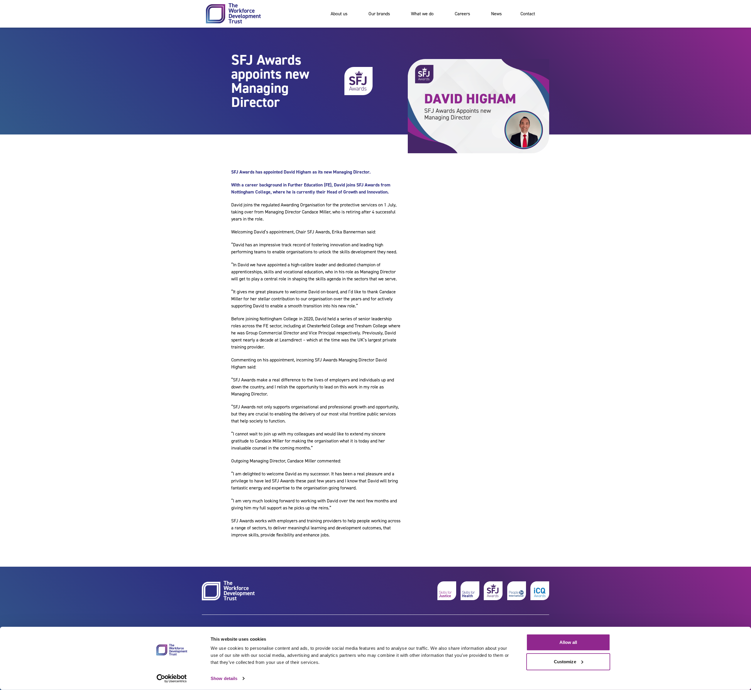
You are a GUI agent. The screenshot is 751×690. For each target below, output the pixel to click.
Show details (224, 678)
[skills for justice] (446, 590)
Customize (565, 661)
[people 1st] (516, 590)
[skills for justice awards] (493, 590)
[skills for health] (470, 590)
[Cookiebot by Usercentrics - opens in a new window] (171, 678)
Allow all (568, 642)
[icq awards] (539, 590)
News (496, 14)
